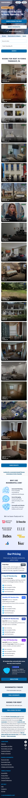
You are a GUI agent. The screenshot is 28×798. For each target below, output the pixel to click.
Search (14, 51)
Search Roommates (14, 27)
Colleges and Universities (7, 767)
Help (2, 786)
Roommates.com (14, 716)
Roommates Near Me (6, 764)
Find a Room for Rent (14, 710)
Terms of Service (5, 778)
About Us (3, 744)
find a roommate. (11, 736)
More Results (14, 465)
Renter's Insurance (6, 753)
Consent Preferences (6, 780)
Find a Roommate (14, 695)
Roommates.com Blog (6, 746)
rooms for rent (21, 722)
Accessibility (4, 773)
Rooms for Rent (5, 760)
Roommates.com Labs (6, 749)
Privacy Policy (4, 775)
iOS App (3, 791)
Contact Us (4, 789)
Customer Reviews (5, 751)
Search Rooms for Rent (14, 21)
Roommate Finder (5, 762)
